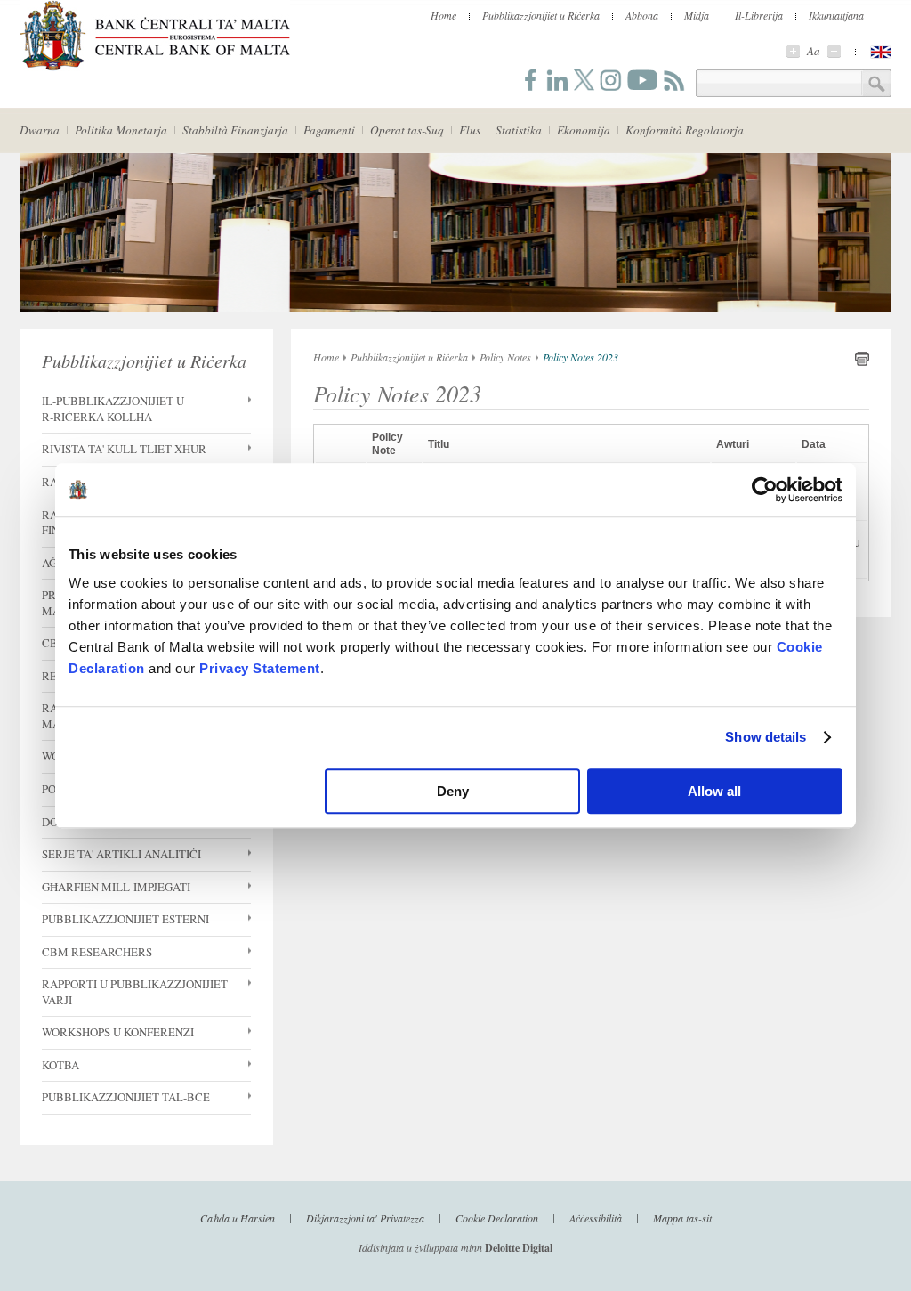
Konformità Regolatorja (684, 130)
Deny (453, 791)
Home (443, 15)
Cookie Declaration (497, 1217)
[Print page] (862, 362)
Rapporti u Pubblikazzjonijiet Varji (135, 992)
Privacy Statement (259, 668)
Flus (469, 130)
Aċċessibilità (595, 1217)
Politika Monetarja (121, 130)
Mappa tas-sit (682, 1217)
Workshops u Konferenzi (118, 1032)
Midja (696, 15)
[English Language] (880, 52)
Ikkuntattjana (836, 15)
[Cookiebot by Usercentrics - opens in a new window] (764, 489)
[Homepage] (155, 67)
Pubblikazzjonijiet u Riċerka (541, 15)
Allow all (714, 791)
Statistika (519, 130)
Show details (765, 736)
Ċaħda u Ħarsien (237, 1217)
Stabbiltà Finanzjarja (235, 130)
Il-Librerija (759, 15)
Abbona (641, 15)
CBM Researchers (97, 952)
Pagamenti (329, 130)
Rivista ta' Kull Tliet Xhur (124, 449)
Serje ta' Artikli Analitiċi (121, 854)
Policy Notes (505, 357)
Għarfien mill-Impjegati (116, 887)
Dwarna (40, 130)
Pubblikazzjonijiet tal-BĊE (126, 1097)
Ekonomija (583, 130)
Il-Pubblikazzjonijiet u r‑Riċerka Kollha (113, 409)
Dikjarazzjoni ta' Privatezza (365, 1217)
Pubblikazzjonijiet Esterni (125, 919)
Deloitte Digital (518, 1247)
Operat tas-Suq (407, 130)
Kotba (60, 1065)
